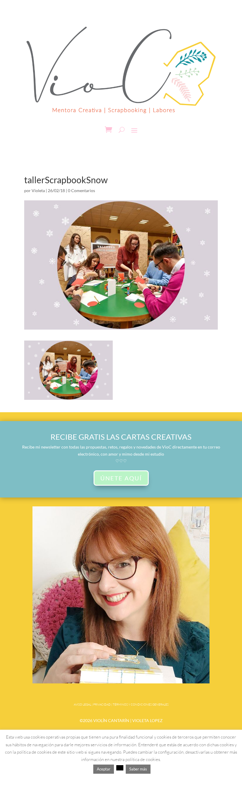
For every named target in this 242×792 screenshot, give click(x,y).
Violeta (38, 190)
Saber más (138, 769)
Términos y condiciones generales (141, 704)
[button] (119, 767)
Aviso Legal (82, 704)
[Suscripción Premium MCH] (121, 681)
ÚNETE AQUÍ (121, 478)
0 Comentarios (81, 190)
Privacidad (102, 704)
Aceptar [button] (103, 769)
